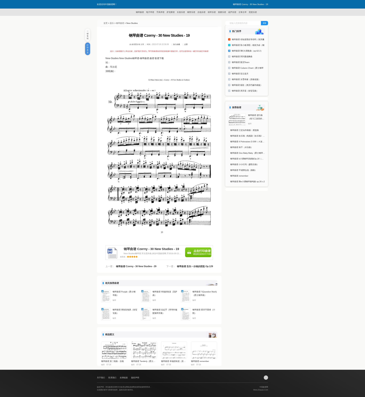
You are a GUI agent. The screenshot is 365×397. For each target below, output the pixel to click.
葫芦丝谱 (232, 12)
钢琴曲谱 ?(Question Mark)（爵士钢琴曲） (204, 293)
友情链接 (124, 377)
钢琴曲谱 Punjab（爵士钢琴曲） (124, 293)
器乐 (112, 23)
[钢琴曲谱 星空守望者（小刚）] (185, 314)
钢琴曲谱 (140, 12)
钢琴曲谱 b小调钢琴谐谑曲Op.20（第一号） (247, 159)
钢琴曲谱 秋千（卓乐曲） (241, 147)
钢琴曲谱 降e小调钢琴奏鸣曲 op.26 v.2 (247, 181)
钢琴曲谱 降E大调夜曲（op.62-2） (247, 51)
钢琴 (114, 300)
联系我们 (112, 377)
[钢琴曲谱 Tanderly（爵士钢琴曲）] (144, 350)
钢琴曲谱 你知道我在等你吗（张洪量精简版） (248, 40)
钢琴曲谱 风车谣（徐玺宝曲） (245, 91)
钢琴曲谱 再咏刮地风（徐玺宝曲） (125, 311)
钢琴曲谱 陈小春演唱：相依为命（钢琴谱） (248, 45)
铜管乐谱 (191, 12)
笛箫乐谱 (222, 12)
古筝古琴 (243, 12)
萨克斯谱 (171, 12)
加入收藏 (176, 44)
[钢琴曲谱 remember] (204, 350)
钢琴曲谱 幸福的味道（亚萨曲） (165, 293)
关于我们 (101, 377)
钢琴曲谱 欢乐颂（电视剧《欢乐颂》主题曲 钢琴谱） (247, 136)
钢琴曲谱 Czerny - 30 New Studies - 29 (136, 266)
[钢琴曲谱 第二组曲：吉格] (114, 350)
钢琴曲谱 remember (200, 361)
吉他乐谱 (201, 12)
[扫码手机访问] (266, 377)
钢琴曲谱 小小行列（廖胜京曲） (244, 164)
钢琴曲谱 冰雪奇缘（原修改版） (246, 79)
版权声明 (135, 377)
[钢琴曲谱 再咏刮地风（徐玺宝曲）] (106, 314)
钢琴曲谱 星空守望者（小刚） (203, 311)
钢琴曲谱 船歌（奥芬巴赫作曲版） (247, 85)
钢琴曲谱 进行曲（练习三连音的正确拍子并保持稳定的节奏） (256, 117)
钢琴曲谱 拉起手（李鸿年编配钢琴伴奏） (165, 311)
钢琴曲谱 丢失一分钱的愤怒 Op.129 (195, 266)
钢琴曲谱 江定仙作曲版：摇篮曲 (244, 130)
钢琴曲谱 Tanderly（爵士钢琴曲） (144, 361)
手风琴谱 (160, 12)
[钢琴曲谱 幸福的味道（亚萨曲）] (146, 296)
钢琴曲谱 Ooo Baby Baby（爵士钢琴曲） (247, 153)
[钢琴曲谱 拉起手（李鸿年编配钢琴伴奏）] (146, 314)
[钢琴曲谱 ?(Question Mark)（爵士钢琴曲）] (185, 296)
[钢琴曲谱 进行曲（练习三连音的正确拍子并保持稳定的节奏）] (237, 119)
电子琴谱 (150, 12)
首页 (106, 23)
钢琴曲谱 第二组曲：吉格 (112, 361)
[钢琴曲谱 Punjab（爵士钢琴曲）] (106, 296)
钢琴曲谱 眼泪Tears (240, 62)
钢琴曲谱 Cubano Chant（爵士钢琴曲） (247, 68)
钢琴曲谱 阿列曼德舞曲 (242, 56)
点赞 (186, 44)
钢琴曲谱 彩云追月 (240, 73)
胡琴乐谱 (212, 12)
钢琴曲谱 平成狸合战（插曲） (243, 170)
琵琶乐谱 (253, 12)
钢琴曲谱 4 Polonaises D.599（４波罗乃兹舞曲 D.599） (247, 141)
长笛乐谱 (181, 12)
